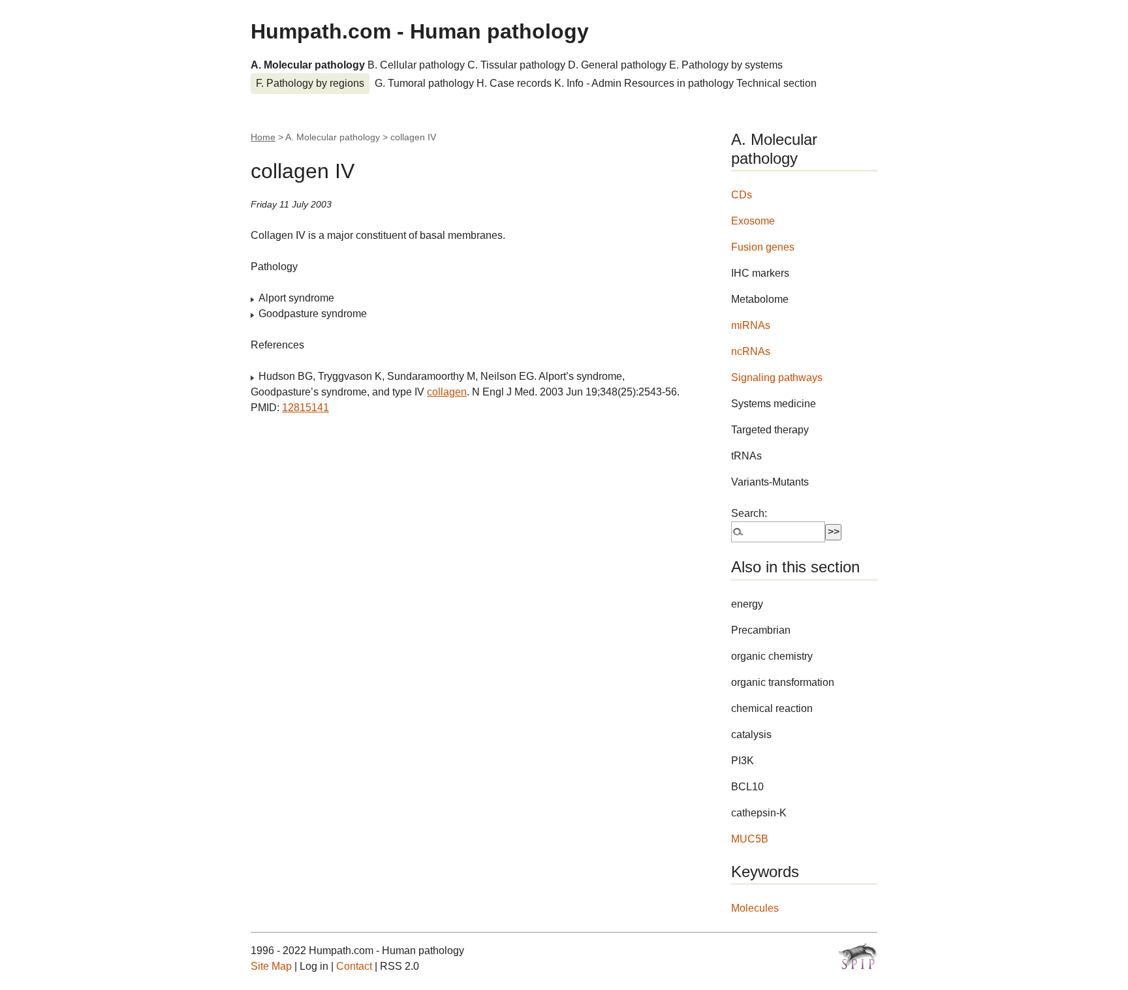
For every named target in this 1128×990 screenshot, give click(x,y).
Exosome (753, 220)
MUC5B (749, 838)
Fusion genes (762, 247)
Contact (354, 966)
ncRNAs (750, 351)
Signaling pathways (776, 377)
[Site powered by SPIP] (857, 956)
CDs (741, 194)
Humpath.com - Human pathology (420, 31)
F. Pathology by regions (310, 83)
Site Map (271, 966)
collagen (447, 391)
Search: (749, 513)
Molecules (755, 908)
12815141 (305, 407)
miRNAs (750, 325)
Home (263, 137)
